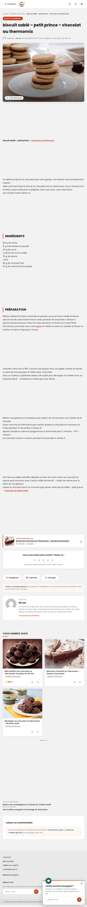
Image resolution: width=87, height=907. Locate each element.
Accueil (5, 14)
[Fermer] (81, 883)
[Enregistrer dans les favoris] (32, 681)
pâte (38, 326)
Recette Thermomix (17, 14)
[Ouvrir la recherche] (75, 4)
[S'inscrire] (79, 899)
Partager (52, 578)
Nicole (18, 38)
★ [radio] (34, 560)
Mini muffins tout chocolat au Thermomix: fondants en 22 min (19, 672)
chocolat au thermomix (42, 140)
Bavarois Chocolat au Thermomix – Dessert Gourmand (63, 672)
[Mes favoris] (69, 4)
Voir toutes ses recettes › (29, 616)
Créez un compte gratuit (16, 586)
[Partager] (37, 681)
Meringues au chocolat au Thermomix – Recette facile (22, 722)
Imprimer (33, 578)
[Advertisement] (43, 121)
